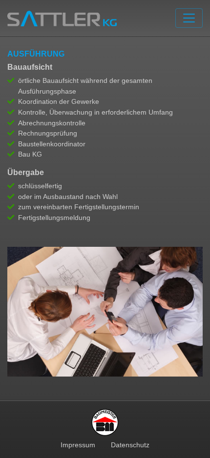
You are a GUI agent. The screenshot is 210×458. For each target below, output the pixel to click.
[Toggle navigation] (189, 18)
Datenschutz (130, 445)
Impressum (78, 445)
